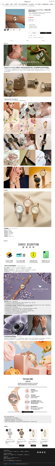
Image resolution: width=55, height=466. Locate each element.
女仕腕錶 (15, 4)
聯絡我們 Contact (26, 454)
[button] (26, 18)
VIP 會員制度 (22, 451)
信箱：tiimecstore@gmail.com (8, 458)
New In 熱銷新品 (31, 4)
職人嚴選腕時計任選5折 (45, 4)
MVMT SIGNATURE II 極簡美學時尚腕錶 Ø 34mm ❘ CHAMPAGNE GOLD (21, 441)
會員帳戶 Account (16, 451)
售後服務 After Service (13, 454)
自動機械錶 (7, 4)
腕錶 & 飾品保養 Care (20, 454)
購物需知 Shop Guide (6, 454)
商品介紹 (11, 40)
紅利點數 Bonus (27, 451)
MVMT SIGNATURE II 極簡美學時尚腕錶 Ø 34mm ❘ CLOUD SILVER (10, 441)
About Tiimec (6, 451)
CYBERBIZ (27, 463)
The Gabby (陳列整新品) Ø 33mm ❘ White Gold (44, 441)
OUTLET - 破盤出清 (38, 4)
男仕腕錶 (11, 4)
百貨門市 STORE (11, 451)
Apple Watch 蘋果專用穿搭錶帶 (22, 4)
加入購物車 (34, 32)
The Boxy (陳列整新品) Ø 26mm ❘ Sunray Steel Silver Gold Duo (33, 441)
